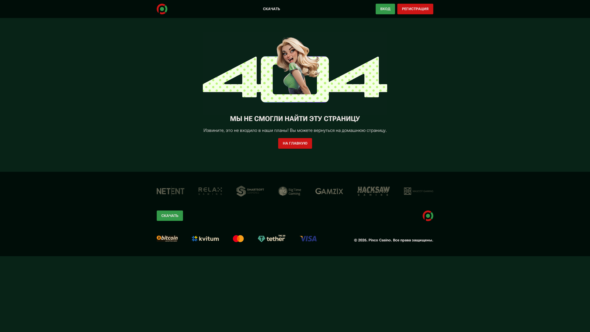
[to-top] (447, 318)
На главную (295, 143)
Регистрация (415, 9)
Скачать (271, 9)
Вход (385, 9)
